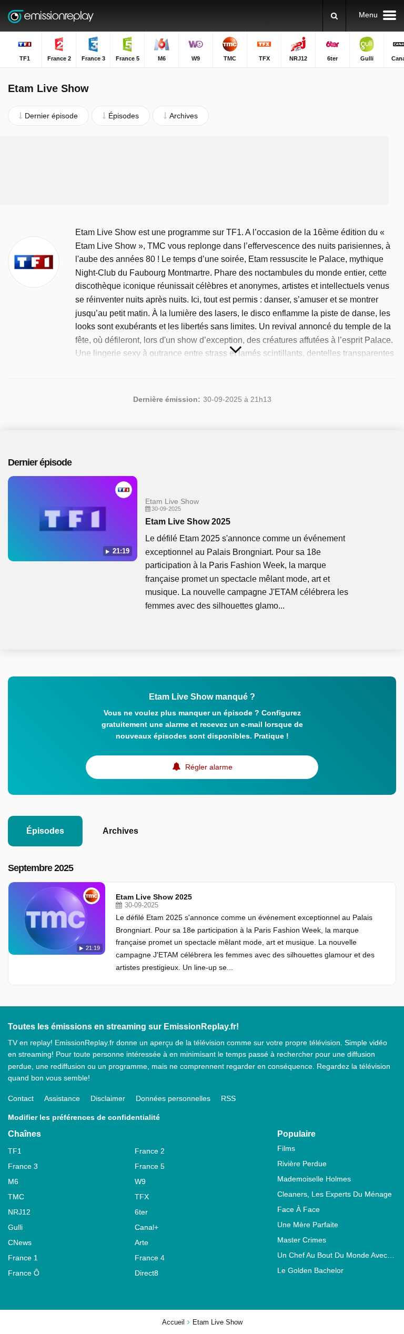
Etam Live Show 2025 (187, 521)
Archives (120, 830)
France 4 (150, 1258)
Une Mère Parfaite (307, 1224)
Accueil (173, 1322)
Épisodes (45, 830)
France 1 (23, 1258)
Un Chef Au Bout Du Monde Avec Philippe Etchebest (336, 1255)
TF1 (15, 1151)
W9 (140, 1181)
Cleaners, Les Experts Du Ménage (334, 1194)
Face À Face (298, 1209)
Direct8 (146, 1273)
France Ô (23, 1273)
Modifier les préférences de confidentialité (84, 1117)
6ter (141, 1212)
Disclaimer (107, 1098)
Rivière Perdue (302, 1163)
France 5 (150, 1166)
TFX (142, 1196)
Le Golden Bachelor (310, 1270)
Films (286, 1148)
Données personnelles (173, 1098)
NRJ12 (19, 1212)
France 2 (150, 1151)
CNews (20, 1242)
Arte (141, 1242)
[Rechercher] (334, 16)
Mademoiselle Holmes (314, 1179)
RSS (228, 1098)
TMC (16, 1196)
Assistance (62, 1098)
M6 (13, 1181)
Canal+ (146, 1227)
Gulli (15, 1227)
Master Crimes (301, 1240)
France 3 (23, 1166)
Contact (21, 1098)
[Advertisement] (202, 170)
